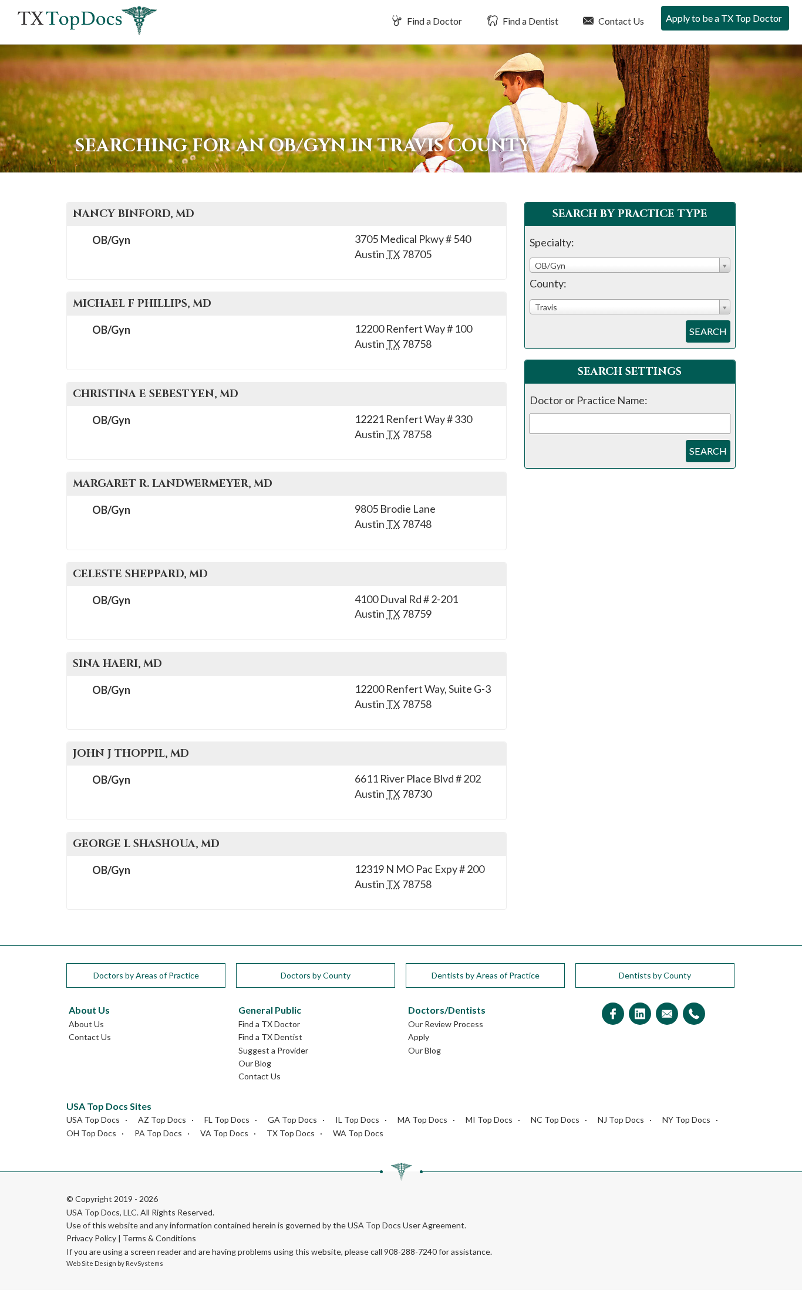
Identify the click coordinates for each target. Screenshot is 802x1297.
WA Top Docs (358, 1133)
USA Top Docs (93, 1120)
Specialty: (552, 242)
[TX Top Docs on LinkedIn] (640, 1015)
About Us (86, 1024)
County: (548, 283)
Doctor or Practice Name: (589, 400)
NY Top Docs (686, 1120)
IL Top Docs (357, 1120)
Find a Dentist (529, 20)
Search (708, 331)
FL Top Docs (227, 1120)
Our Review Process (445, 1024)
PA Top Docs (158, 1133)
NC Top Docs (555, 1120)
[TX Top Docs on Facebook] (613, 1015)
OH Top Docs (91, 1133)
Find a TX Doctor (269, 1024)
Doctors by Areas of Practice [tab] (146, 975)
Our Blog (254, 1063)
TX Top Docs (291, 1133)
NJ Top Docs (621, 1120)
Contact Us (620, 20)
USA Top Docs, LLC (101, 1212)
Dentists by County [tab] (655, 975)
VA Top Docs (224, 1133)
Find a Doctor (433, 20)
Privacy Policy (91, 1238)
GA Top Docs (292, 1120)
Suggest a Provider (273, 1050)
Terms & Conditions (159, 1238)
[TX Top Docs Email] (667, 1015)
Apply (418, 1037)
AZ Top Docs (162, 1120)
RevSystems (144, 1263)
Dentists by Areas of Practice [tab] (486, 975)
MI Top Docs (489, 1120)
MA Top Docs (422, 1120)
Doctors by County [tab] (316, 975)
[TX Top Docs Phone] (694, 1015)
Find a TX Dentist (270, 1037)
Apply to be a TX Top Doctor (724, 17)
